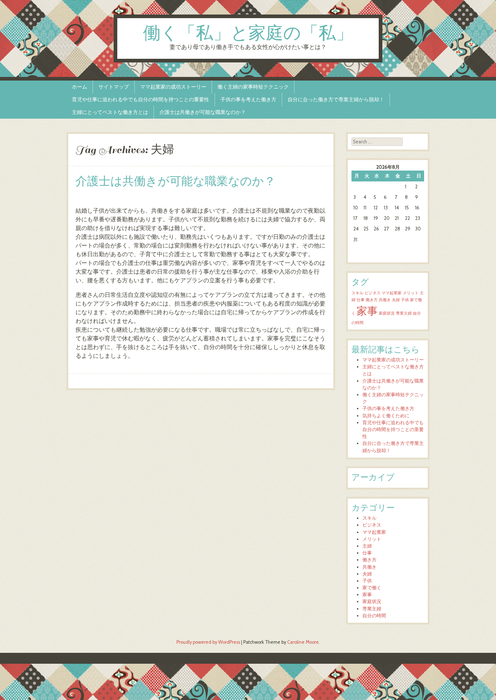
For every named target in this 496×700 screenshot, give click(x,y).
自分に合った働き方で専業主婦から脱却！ (336, 99)
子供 (405, 300)
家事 (367, 310)
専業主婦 (404, 313)
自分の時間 (374, 615)
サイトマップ (113, 86)
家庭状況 (387, 313)
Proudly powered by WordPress (208, 642)
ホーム (79, 86)
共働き (385, 300)
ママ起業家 (392, 293)
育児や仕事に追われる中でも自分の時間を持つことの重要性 (140, 99)
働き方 (372, 300)
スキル (357, 293)
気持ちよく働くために (386, 415)
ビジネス (373, 293)
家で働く (371, 587)
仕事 (361, 300)
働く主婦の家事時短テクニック (253, 86)
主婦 (367, 546)
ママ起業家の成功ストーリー (173, 86)
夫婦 (396, 300)
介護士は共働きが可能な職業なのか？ (202, 112)
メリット (411, 293)
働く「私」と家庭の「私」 (248, 34)
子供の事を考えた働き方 (248, 99)
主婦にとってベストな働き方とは (110, 112)
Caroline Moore (303, 642)
